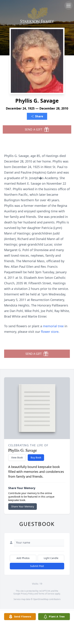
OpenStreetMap (40, 599)
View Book (17, 457)
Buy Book (36, 457)
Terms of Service (46, 593)
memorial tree (53, 326)
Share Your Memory (22, 506)
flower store (50, 331)
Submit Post (37, 566)
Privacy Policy (27, 593)
